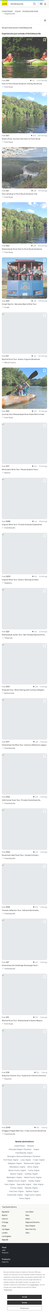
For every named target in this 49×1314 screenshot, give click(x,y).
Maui (27, 1215)
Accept (24, 1297)
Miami (27, 1219)
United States (7, 11)
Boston (4, 1215)
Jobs (3, 1250)
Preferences (24, 1308)
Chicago (5, 1222)
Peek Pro (5, 1262)
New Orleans (30, 1226)
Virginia (17, 11)
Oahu (27, 1233)
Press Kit (5, 1252)
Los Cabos (29, 1212)
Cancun (5, 1219)
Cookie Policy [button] (34, 1285)
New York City (30, 1229)
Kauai (4, 1226)
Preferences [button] (8, 1290)
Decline (24, 1302)
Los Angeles (6, 1236)
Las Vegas (5, 1229)
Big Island (5, 1212)
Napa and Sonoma (32, 1222)
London (4, 1233)
